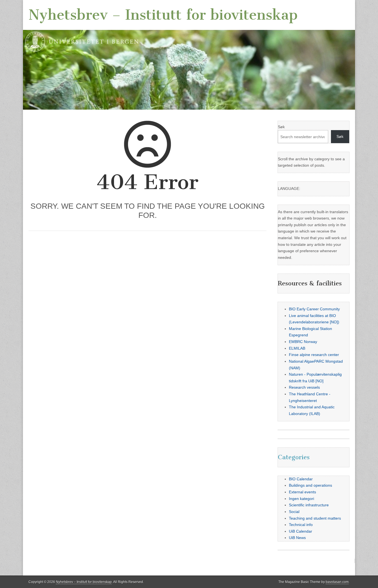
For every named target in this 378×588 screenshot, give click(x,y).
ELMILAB (297, 348)
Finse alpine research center (314, 354)
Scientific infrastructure (309, 505)
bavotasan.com (337, 582)
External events (302, 492)
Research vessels (304, 387)
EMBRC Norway (303, 341)
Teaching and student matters (315, 518)
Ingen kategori (301, 498)
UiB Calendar (300, 531)
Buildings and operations (310, 485)
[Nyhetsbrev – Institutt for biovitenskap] (189, 55)
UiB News (297, 537)
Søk (281, 127)
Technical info (301, 524)
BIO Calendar (301, 479)
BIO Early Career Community (314, 309)
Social (294, 511)
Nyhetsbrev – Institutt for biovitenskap (163, 14)
